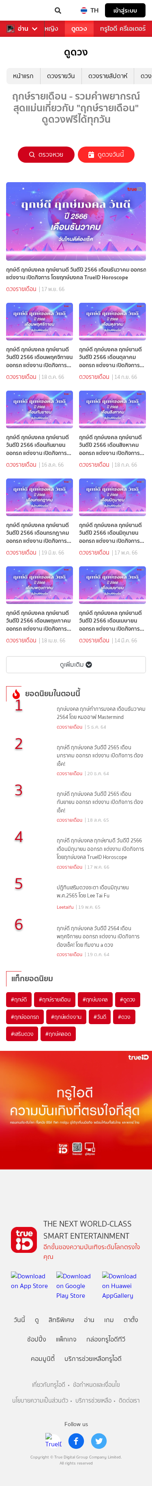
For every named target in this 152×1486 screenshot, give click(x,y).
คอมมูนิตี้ (43, 1358)
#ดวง (124, 1017)
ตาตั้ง (131, 1319)
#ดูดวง (127, 999)
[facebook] (76, 1441)
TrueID (22, 10)
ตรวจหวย (51, 154)
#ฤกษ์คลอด (58, 1034)
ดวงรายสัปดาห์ (107, 76)
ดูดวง (79, 28)
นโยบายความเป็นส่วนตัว (40, 1401)
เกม (109, 1319)
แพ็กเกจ (66, 1339)
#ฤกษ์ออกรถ (25, 1017)
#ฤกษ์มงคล (95, 999)
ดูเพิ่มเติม (72, 664)
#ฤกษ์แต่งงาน (66, 1017)
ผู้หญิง (49, 28)
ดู (37, 1319)
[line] (53, 1441)
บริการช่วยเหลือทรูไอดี (93, 1358)
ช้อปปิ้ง (36, 1339)
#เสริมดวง (22, 1034)
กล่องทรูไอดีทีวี (105, 1339)
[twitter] (99, 1441)
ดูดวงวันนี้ (111, 154)
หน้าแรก (23, 76)
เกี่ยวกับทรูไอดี (48, 1385)
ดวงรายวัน (61, 76)
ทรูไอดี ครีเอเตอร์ (123, 28)
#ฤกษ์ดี (19, 999)
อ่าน (23, 29)
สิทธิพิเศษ (61, 1319)
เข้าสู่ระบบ (125, 10)
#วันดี (100, 1017)
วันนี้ (19, 1319)
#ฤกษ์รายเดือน (55, 999)
